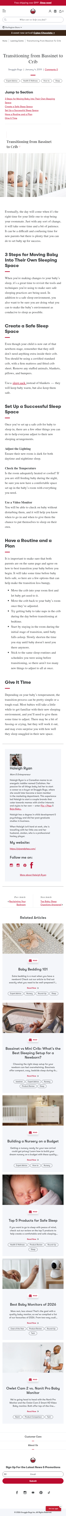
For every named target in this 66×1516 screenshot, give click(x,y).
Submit (33, 1481)
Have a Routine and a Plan (18, 114)
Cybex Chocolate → (44, 33)
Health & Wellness (30, 81)
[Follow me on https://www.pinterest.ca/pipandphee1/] (24, 865)
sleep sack (19, 383)
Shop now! (46, 2)
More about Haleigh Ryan (33, 875)
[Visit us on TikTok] (48, 1492)
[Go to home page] (33, 11)
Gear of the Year (17, 1329)
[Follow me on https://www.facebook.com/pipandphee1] (31, 865)
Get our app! (53, 1508)
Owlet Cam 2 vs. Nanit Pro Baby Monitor (33, 1390)
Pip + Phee (46, 805)
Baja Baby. (16, 809)
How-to (46, 81)
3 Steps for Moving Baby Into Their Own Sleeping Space (30, 100)
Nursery (29, 993)
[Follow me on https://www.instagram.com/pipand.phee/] (18, 865)
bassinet (19, 1082)
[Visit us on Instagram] (25, 1492)
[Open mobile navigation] (4, 10)
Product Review (28, 1086)
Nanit (17, 1417)
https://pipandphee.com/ (23, 848)
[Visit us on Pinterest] (41, 1492)
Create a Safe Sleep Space (19, 106)
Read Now (31, 988)
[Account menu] (50, 11)
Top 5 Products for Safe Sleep (33, 1220)
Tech (33, 1333)
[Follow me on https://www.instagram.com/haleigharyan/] (11, 865)
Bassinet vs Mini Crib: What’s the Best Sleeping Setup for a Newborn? (33, 1052)
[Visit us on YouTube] (33, 1492)
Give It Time (11, 118)
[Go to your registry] (55, 11)
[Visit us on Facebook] (17, 1492)
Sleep (57, 81)
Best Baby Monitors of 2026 (33, 1304)
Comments (51, 69)
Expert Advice (11, 81)
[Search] (5, 19)
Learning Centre (17, 41)
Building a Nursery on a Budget (33, 1141)
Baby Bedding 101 (33, 969)
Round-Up (42, 993)
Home (4, 41)
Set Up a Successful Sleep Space (22, 110)
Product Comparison (33, 1417)
